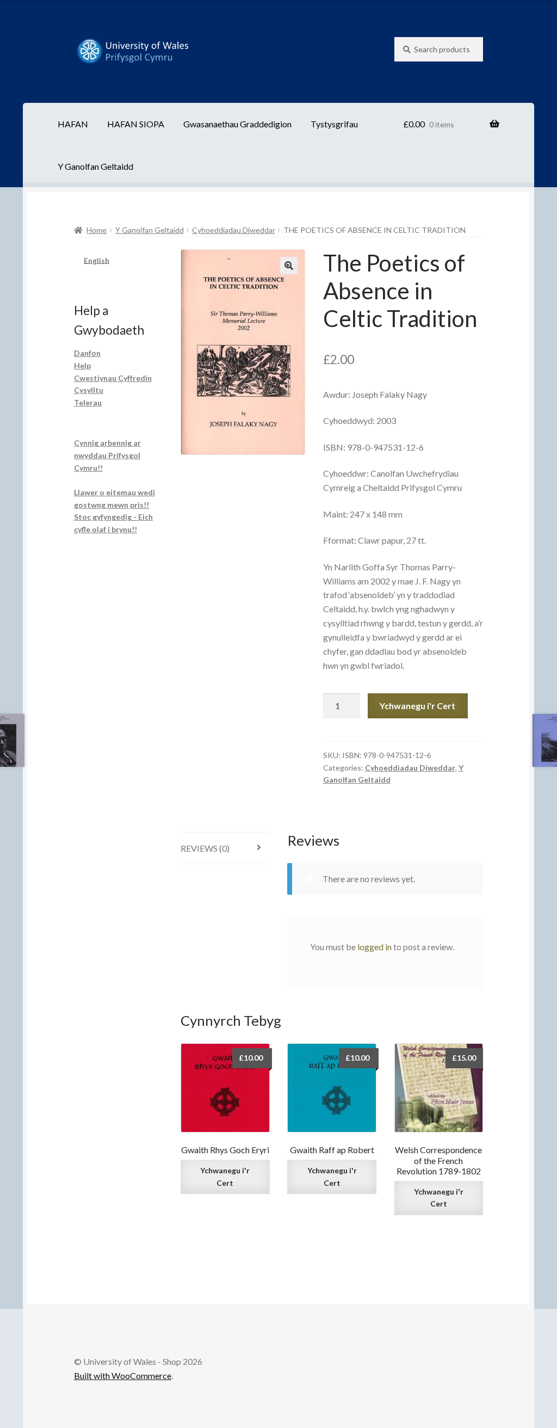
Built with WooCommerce (122, 1375)
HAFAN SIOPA (135, 124)
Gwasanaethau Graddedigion (237, 124)
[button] (289, 265)
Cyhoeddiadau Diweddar (233, 230)
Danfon (87, 353)
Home (96, 230)
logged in (374, 946)
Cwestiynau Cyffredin (113, 378)
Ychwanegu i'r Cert (417, 705)
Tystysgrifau (334, 124)
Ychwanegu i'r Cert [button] (225, 1176)
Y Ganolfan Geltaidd (95, 166)
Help (82, 365)
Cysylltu (88, 390)
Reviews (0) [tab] (205, 848)
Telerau (88, 402)
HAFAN (73, 124)
